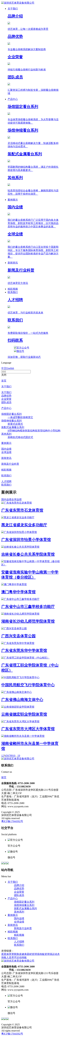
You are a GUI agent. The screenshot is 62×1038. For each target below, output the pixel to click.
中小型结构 (54, 430)
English (10, 368)
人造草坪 (11, 957)
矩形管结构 (41, 430)
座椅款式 (13, 437)
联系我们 (6, 475)
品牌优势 (6, 395)
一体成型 (13, 417)
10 (14, 755)
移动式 (21, 437)
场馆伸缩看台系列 (11, 420)
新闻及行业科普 (10, 464)
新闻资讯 (6, 458)
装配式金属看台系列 (12, 427)
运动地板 (22, 957)
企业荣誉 (6, 399)
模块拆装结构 (27, 430)
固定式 (29, 437)
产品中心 (6, 408)
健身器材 (27, 954)
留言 (3, 777)
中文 (3, 368)
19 (18, 755)
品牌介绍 (19, 885)
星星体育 (6, 954)
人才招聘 (6, 481)
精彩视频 (6, 469)
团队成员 (6, 402)
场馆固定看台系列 (11, 414)
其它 (30, 417)
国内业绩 (6, 449)
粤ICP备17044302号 (12, 821)
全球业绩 (6, 452)
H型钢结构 (14, 430)
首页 (3, 380)
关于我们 (6, 386)
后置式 (19, 424)
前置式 (11, 424)
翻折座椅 (23, 417)
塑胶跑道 (16, 954)
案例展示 (6, 443)
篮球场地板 (38, 954)
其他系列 (6, 434)
